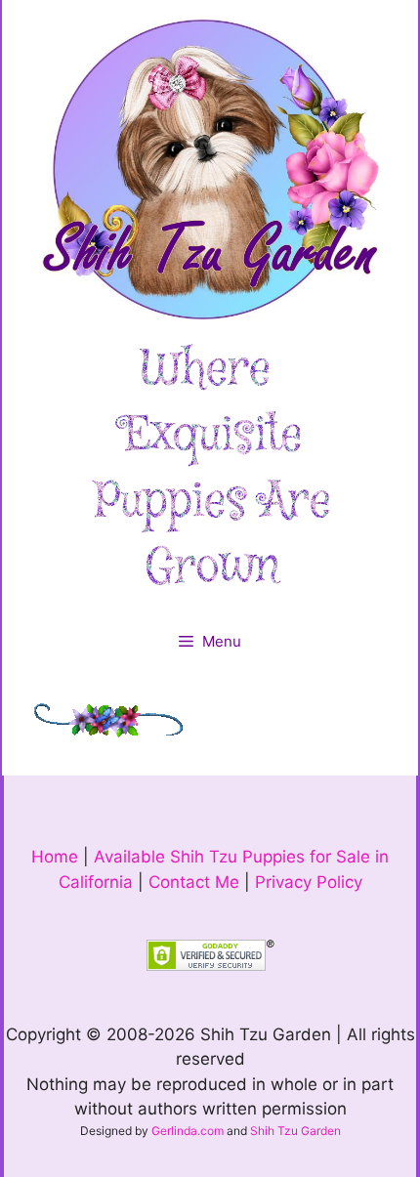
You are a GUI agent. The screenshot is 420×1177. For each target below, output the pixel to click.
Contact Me (193, 882)
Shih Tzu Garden (295, 1130)
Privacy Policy (308, 882)
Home (54, 856)
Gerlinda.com (187, 1130)
